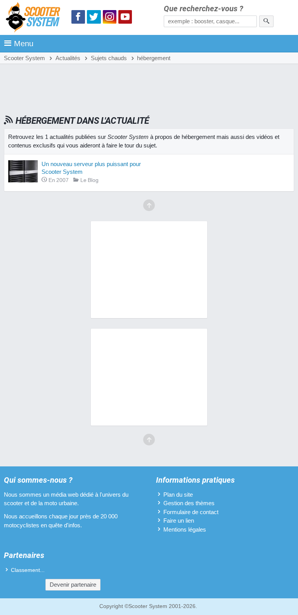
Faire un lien (178, 520)
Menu (23, 43)
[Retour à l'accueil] (35, 18)
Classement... (28, 570)
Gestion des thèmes (189, 503)
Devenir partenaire (73, 584)
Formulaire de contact (190, 512)
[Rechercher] (266, 21)
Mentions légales (184, 529)
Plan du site (178, 494)
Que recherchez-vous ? (203, 9)
